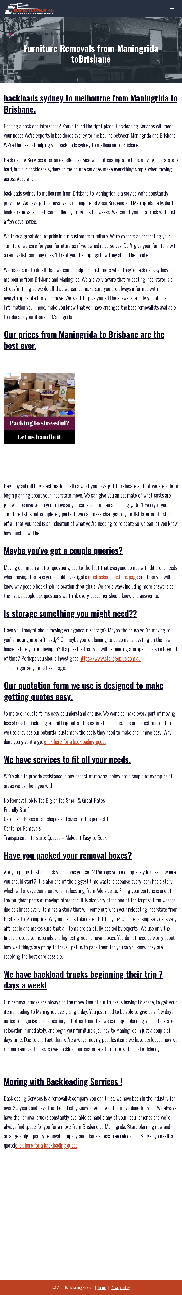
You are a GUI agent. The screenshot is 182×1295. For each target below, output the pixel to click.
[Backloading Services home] (30, 8)
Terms (102, 1287)
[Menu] (172, 8)
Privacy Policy (120, 1287)
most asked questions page (113, 577)
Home (9, 33)
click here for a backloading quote (75, 741)
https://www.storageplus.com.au (110, 658)
